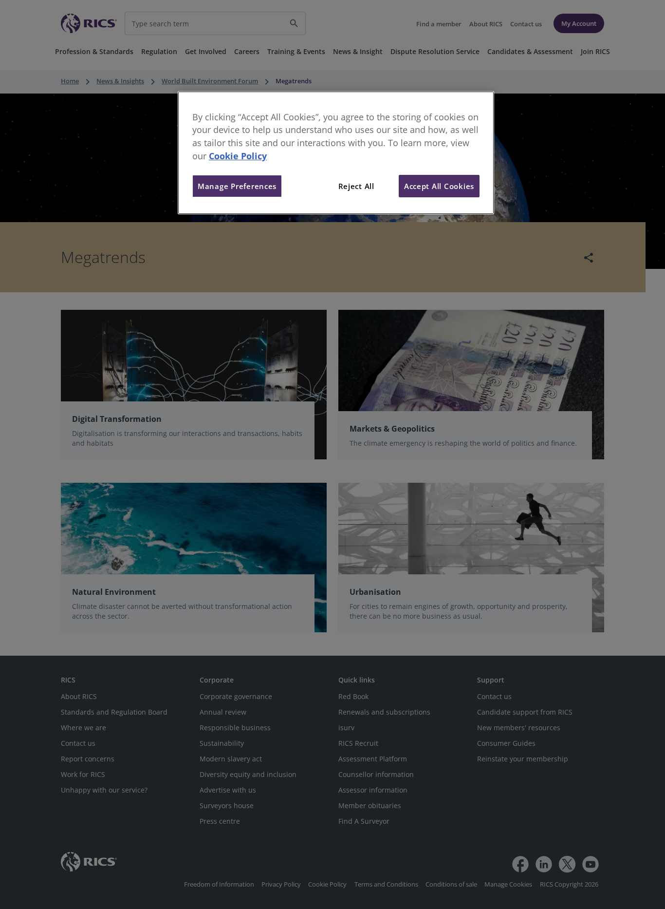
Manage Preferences (237, 186)
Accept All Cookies (439, 186)
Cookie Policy (238, 156)
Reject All (356, 186)
